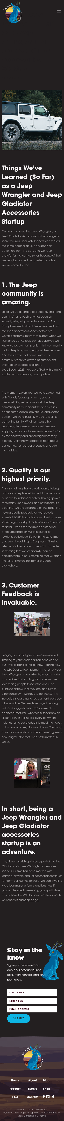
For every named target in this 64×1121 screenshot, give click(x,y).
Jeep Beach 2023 (13, 370)
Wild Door (21, 241)
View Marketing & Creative (32, 1116)
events (49, 312)
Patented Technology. (14, 1113)
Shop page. (31, 900)
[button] (59, 11)
